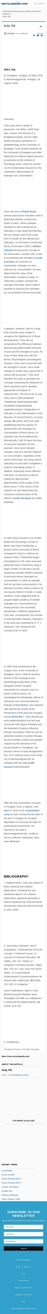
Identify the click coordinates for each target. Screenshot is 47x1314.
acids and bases (22, 498)
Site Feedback (23, 1280)
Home (18, 1266)
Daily (23, 1301)
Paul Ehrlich (21, 705)
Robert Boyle (29, 211)
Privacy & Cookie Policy (23, 1287)
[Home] (15, 3)
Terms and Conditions (23, 1294)
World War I (17, 716)
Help (23, 1273)
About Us (27, 1266)
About (18, 1075)
